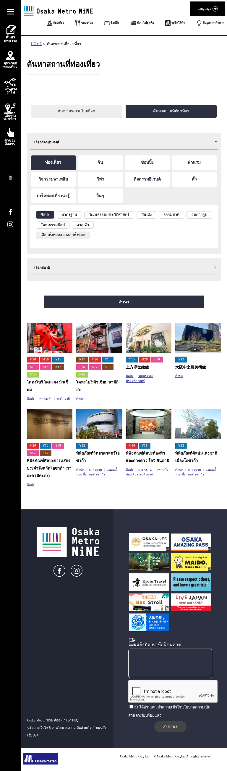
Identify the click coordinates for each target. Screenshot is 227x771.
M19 (45, 359)
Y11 (144, 445)
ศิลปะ (31, 398)
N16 (82, 374)
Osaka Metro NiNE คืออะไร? (47, 720)
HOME (36, 44)
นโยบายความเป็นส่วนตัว (73, 727)
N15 (33, 374)
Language (204, 8)
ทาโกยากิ (63, 398)
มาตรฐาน (95, 469)
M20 (33, 359)
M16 (132, 445)
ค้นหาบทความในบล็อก (76, 111)
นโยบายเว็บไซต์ (39, 727)
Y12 (181, 359)
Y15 (58, 359)
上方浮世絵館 (137, 367)
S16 (32, 367)
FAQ (75, 720)
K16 (108, 367)
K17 (58, 367)
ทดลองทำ (45, 398)
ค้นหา (124, 301)
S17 (45, 367)
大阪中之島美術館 (190, 367)
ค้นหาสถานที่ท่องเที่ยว (64, 44)
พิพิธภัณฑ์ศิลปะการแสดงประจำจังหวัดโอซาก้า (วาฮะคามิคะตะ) (49, 468)
